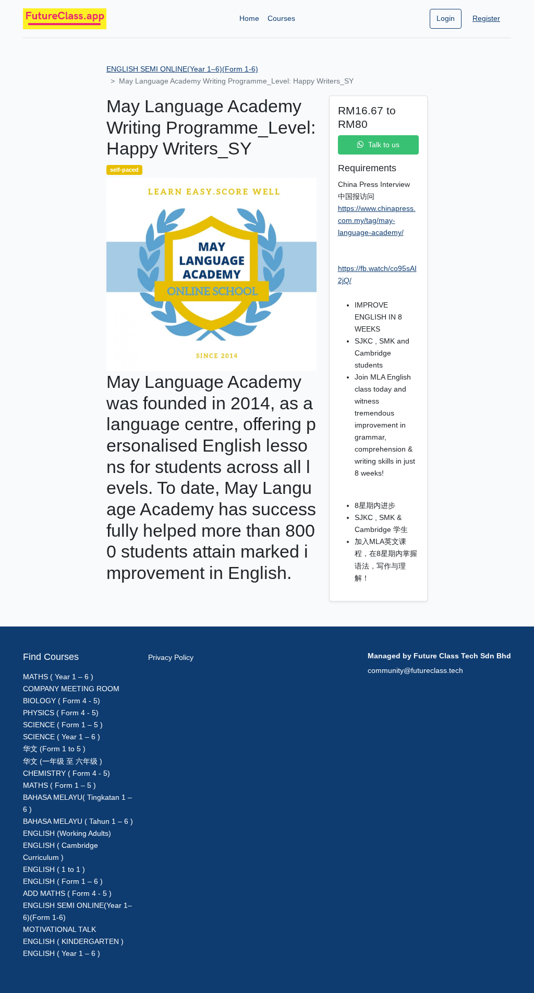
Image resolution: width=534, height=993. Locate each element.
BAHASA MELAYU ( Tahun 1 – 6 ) (78, 821)
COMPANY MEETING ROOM (71, 688)
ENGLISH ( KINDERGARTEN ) (73, 941)
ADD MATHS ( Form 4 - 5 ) (67, 893)
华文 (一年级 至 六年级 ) (62, 761)
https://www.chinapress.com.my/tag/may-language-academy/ (377, 220)
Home (249, 18)
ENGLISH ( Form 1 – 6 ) (63, 881)
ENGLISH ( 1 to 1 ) (54, 869)
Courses (281, 18)
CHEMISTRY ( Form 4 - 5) (66, 773)
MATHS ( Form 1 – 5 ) (59, 785)
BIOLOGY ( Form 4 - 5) (61, 700)
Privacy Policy (170, 657)
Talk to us (383, 144)
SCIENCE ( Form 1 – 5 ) (63, 724)
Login (445, 18)
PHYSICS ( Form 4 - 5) (61, 712)
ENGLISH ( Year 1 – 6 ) (61, 953)
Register (486, 18)
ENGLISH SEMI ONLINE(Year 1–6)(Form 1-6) (182, 69)
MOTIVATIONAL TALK (59, 929)
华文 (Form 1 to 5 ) (54, 748)
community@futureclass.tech (415, 670)
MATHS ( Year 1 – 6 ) (58, 676)
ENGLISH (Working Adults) (67, 833)
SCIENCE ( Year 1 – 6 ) (61, 736)
